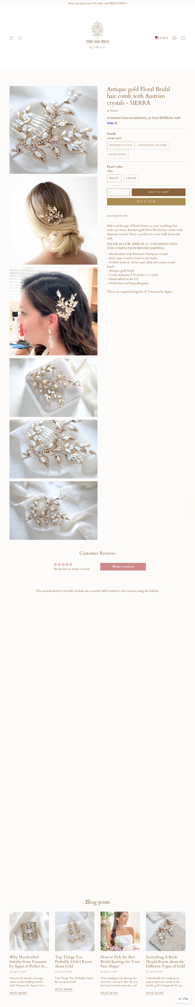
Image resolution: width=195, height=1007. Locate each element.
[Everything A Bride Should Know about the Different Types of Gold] (165, 931)
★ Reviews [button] (191, 507)
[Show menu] (11, 38)
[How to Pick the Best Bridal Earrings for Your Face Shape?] (120, 931)
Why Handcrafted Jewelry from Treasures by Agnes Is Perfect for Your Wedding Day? (28, 962)
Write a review (123, 567)
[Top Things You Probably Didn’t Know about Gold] (74, 931)
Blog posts (97, 902)
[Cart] (183, 38)
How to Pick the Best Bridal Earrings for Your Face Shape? (120, 962)
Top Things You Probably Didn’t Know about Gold (73, 962)
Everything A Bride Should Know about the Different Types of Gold (165, 962)
